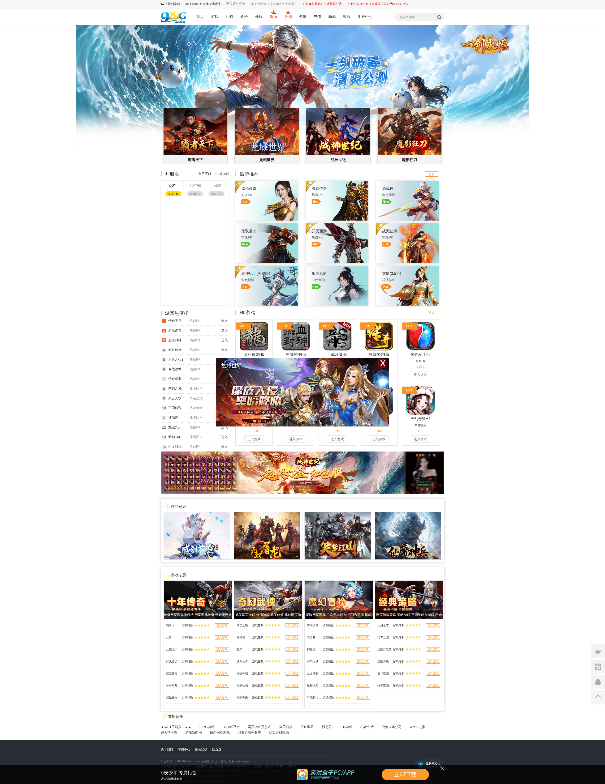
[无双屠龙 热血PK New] (266, 226)
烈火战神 (171, 228)
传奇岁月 (175, 321)
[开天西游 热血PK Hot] (337, 226)
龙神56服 (219, 271)
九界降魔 (171, 262)
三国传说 (175, 408)
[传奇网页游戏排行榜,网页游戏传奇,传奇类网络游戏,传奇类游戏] (198, 583)
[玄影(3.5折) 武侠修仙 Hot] (407, 268)
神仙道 (173, 417)
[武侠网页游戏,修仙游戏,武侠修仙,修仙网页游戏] (268, 583)
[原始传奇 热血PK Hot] (266, 183)
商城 (332, 17)
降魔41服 (219, 262)
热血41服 (219, 254)
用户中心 (365, 17)
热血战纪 (175, 446)
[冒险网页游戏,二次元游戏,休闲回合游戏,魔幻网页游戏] (339, 583)
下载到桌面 (172, 4)
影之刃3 (327, 727)
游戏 (215, 17)
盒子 (244, 17)
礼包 (229, 17)
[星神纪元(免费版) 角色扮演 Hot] (266, 268)
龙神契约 (171, 271)
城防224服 (218, 288)
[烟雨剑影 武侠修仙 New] (337, 268)
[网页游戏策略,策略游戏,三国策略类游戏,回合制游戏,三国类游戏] (409, 583)
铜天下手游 (169, 732)
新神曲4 (174, 437)
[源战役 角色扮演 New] (407, 183)
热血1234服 (217, 220)
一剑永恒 (171, 279)
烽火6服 (219, 228)
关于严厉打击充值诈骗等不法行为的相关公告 (377, 4)
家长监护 (201, 749)
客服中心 (184, 749)
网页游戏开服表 (259, 727)
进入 (224, 321)
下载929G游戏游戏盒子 (205, 4)
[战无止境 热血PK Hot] (407, 226)
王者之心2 (175, 359)
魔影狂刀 (171, 254)
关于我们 (167, 749)
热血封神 (175, 340)
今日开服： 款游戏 (213, 174)
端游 (273, 17)
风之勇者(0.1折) (175, 237)
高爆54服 (219, 279)
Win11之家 (417, 727)
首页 (200, 17)
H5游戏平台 (231, 727)
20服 (222, 237)
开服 (259, 17)
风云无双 (175, 398)
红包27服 (219, 245)
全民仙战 (285, 727)
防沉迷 (216, 749)
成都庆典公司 (392, 727)
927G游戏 (206, 727)
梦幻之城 (175, 388)
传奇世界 (307, 727)
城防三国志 (172, 288)
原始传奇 (171, 211)
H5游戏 (346, 727)
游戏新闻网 (193, 732)
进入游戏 (420, 375)
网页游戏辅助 (279, 732)
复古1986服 (217, 211)
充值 (317, 17)
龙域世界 (171, 245)
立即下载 (405, 774)
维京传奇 (175, 350)
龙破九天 (175, 427)
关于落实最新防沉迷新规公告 (322, 4)
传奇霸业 (175, 379)
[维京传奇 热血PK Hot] (337, 183)
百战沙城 (171, 220)
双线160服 (218, 203)
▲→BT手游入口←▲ (176, 727)
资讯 (303, 17)
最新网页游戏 (220, 732)
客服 (346, 17)
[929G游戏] (174, 17)
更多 (431, 174)
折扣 (288, 17)
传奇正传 (171, 203)
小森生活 (367, 727)
